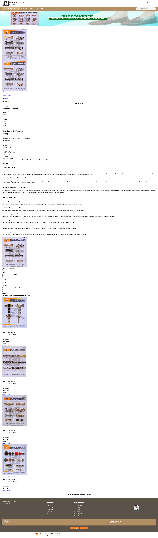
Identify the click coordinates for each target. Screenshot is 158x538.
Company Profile (34, 8)
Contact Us (43, 8)
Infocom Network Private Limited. (55, 535)
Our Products (10, 8)
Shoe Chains (7, 99)
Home (5, 97)
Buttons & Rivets (79, 513)
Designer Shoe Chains (8, 330)
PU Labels (77, 515)
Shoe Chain (5, 428)
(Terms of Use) (57, 533)
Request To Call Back (6, 95)
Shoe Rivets (78, 507)
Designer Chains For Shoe (9, 379)
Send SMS (84, 528)
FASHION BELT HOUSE (16, 3)
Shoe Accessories (79, 505)
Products (6, 98)
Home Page (24, 8)
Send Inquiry (6, 93)
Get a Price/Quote (6, 105)
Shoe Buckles (78, 509)
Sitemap (49, 513)
